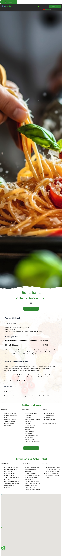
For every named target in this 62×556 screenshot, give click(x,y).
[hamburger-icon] (38, 6)
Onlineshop (55, 6)
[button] (31, 303)
